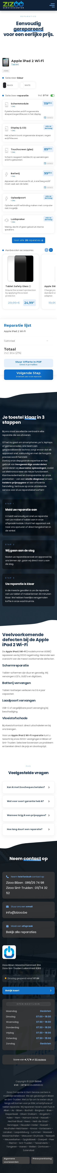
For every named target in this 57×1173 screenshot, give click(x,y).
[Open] (52, 5)
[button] (28, 787)
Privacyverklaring (42, 1158)
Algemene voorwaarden (11, 1160)
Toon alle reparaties (27, 240)
